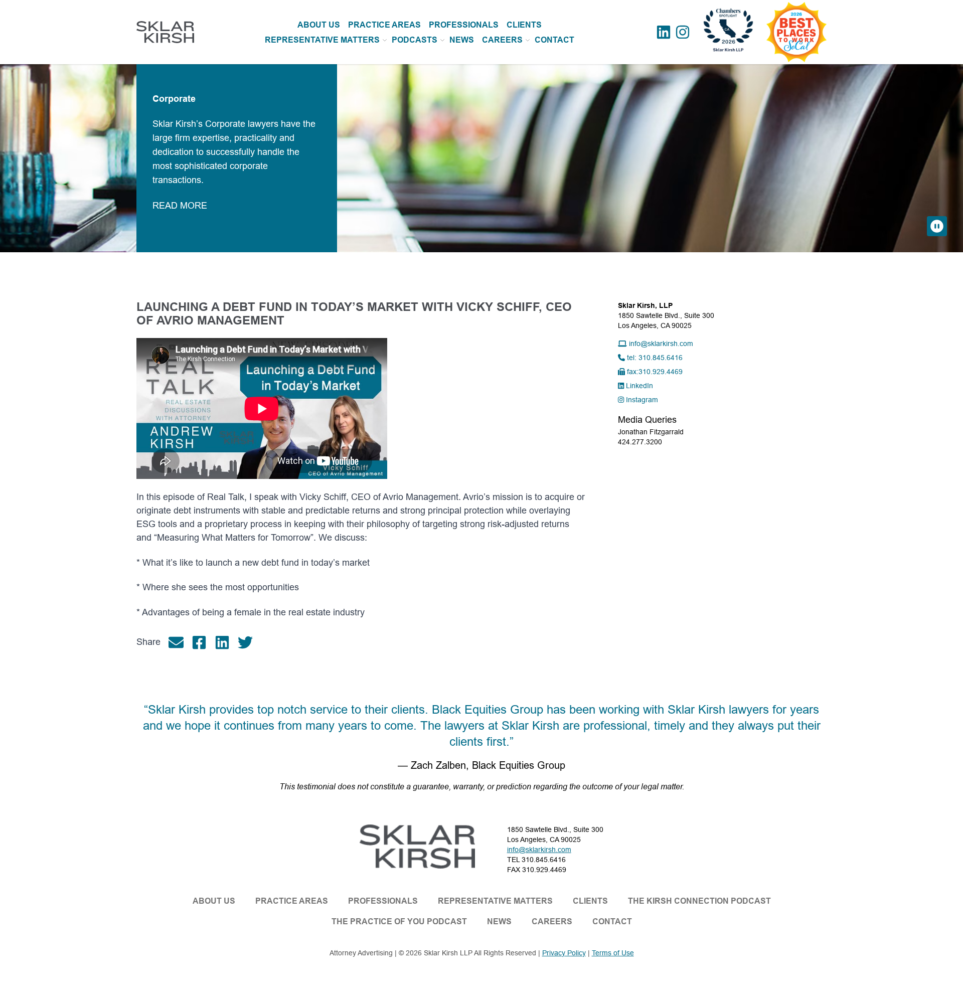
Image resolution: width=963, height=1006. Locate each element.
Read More (485, 205)
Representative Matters (322, 40)
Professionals (383, 901)
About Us (214, 901)
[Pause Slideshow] (937, 226)
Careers (502, 40)
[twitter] (249, 642)
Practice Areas (291, 901)
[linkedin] (226, 642)
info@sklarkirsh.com (539, 850)
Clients (590, 901)
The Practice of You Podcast (399, 921)
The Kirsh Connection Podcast (699, 901)
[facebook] (203, 642)
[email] (180, 642)
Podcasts (414, 40)
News (499, 921)
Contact (612, 921)
